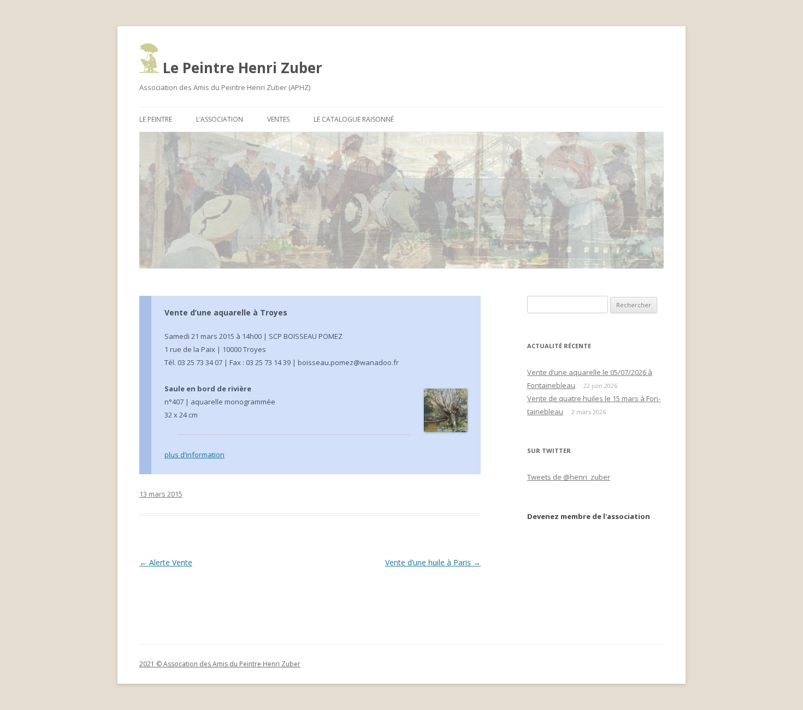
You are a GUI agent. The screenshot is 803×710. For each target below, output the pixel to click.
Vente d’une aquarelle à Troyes (225, 312)
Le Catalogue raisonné (354, 119)
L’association (219, 119)
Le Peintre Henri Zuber (240, 67)
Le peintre (155, 119)
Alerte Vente (165, 562)
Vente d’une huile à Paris (433, 562)
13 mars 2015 (160, 494)
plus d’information (194, 455)
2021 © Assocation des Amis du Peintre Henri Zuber (219, 664)
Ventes (278, 119)
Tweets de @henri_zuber (568, 477)
